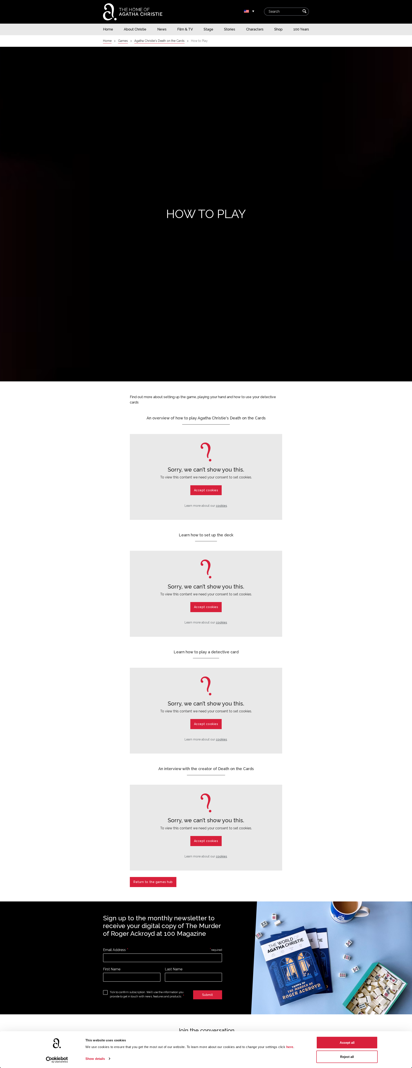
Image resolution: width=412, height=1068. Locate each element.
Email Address (114, 950)
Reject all (347, 1056)
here (289, 1047)
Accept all (347, 1042)
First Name (111, 969)
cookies (221, 505)
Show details (95, 1058)
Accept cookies (206, 490)
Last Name (173, 969)
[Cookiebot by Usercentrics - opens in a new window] (57, 1059)
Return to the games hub (153, 882)
